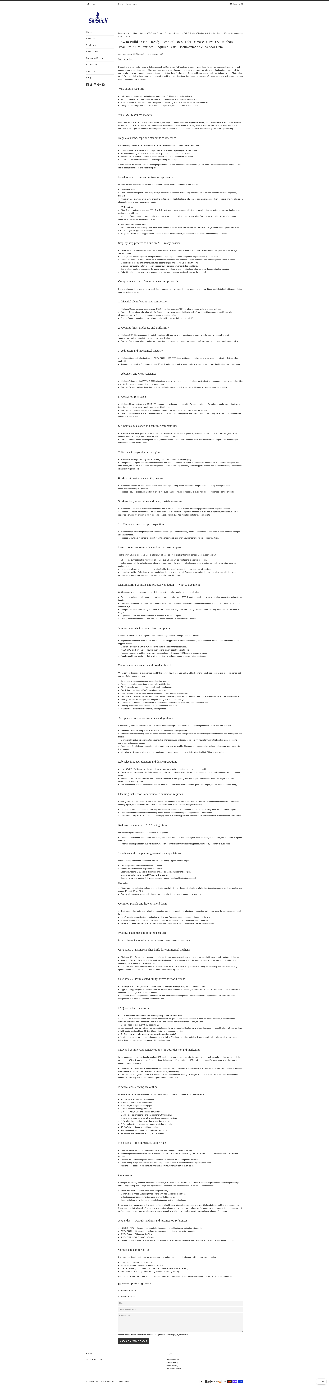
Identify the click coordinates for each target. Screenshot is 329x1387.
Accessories (91, 65)
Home (89, 32)
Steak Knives (92, 45)
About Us (90, 71)
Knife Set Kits (92, 52)
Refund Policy (172, 1362)
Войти (120, 4)
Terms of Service (173, 1368)
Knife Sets (90, 39)
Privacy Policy (172, 1365)
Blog (88, 78)
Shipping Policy (172, 1359)
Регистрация (131, 4)
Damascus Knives (94, 58)
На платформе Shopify (120, 1381)
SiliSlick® (108, 1381)
